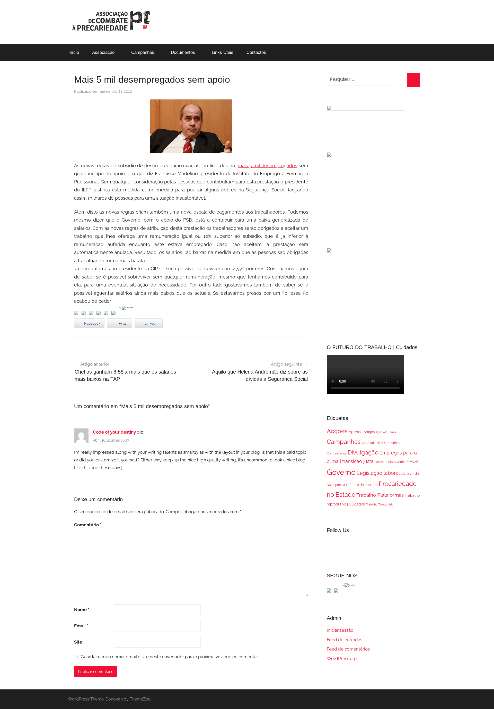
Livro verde (410, 474)
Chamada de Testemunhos (381, 443)
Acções (337, 430)
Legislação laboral (378, 473)
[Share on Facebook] (77, 314)
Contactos (256, 52)
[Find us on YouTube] (337, 591)
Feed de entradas (344, 639)
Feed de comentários (348, 649)
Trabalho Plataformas (380, 495)
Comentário (87, 524)
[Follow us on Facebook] (330, 591)
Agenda (356, 431)
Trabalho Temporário (379, 504)
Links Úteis (222, 52)
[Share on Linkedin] (99, 314)
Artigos (369, 432)
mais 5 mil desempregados (267, 165)
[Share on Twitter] (85, 314)
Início (73, 52)
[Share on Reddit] (92, 314)
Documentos (183, 52)
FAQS (412, 461)
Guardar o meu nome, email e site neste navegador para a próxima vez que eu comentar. (169, 656)
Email (81, 625)
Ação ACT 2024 (386, 432)
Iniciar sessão (340, 630)
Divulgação (363, 452)
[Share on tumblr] (107, 314)
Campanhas (142, 52)
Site (78, 642)
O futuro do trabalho (362, 485)
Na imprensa (336, 485)
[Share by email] (114, 314)
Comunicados (337, 453)
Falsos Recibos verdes (390, 462)
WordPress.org (342, 658)
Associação (103, 52)
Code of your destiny (114, 432)
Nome (81, 609)
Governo (341, 472)
